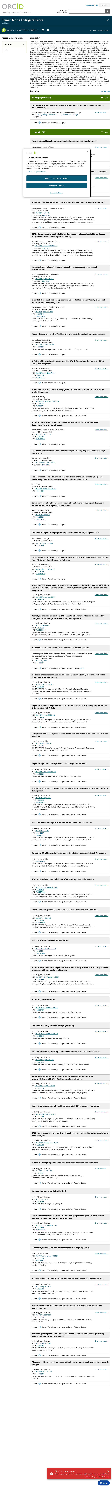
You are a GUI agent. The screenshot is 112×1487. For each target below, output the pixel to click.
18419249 (40, 1374)
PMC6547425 (40, 519)
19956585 (40, 1258)
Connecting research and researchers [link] (16, 12)
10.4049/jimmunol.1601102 (45, 715)
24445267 (40, 833)
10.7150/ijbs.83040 (42, 213)
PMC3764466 (40, 953)
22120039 (40, 1116)
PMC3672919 (40, 923)
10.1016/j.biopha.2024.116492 (46, 246)
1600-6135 (46, 281)
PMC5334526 (40, 630)
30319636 (40, 571)
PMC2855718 (40, 1230)
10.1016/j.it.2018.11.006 (44, 543)
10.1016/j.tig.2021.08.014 (44, 345)
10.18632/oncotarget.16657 (45, 597)
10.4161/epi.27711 (42, 831)
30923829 (40, 517)
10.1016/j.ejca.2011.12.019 (45, 1086)
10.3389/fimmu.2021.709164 (45, 373)
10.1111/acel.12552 (42, 625)
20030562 (40, 1173)
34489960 (40, 375)
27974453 (40, 717)
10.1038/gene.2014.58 (43, 743)
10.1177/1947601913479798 (45, 949)
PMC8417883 (40, 377)
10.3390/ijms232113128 (44, 312)
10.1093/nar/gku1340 (43, 798)
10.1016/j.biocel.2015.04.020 (45, 772)
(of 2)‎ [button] (82, 668)
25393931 (40, 746)
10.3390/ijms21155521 (43, 434)
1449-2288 (46, 215)
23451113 (40, 890)
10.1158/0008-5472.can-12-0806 (47, 977)
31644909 (40, 491)
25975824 (40, 774)
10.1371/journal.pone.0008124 (46, 1256)
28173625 (40, 663)
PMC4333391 (40, 802)
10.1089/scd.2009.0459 (43, 1171)
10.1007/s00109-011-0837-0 (45, 1114)
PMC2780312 (40, 1260)
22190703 (40, 1145)
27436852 (40, 687)
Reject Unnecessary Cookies (56, 178)
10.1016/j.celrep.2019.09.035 (45, 489)
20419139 (40, 1228)
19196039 (40, 1317)
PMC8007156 (40, 406)
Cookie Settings (56, 193)
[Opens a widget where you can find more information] (104, 1483)
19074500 (40, 1289)
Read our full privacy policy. (36, 172)
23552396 (40, 920)
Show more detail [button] (101, 112)
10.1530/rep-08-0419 (43, 1287)
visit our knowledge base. (99, 1474)
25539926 (40, 800)
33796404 (40, 404)
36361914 (40, 314)
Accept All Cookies (56, 186)
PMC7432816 (40, 439)
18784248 (40, 1345)
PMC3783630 (40, 861)
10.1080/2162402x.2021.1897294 (47, 401)
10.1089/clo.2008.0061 (43, 1315)
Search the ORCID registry (62, 11)
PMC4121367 (40, 835)
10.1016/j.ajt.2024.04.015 (44, 279)
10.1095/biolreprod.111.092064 (46, 1142)
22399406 (40, 1010)
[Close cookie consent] (87, 151)
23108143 (40, 979)
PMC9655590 (40, 316)
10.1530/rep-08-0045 (43, 1343)
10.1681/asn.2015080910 (44, 684)
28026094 (40, 628)
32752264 (40, 436)
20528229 (40, 1201)
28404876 (40, 599)
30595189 (40, 545)
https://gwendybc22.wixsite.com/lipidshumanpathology (56, 115)
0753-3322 (46, 248)
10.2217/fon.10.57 (41, 1199)
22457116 (40, 1036)
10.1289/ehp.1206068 (43, 918)
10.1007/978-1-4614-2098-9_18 (46, 1034)
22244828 (40, 1088)
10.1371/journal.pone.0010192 (46, 1225)
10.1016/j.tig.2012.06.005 (44, 1060)
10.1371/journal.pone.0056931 (46, 887)
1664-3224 (46, 465)
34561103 (40, 347)
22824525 (40, 1062)
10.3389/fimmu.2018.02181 (45, 569)
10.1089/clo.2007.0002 (43, 1372)
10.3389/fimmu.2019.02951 (45, 463)
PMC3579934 (40, 892)
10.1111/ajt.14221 (41, 661)
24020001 (40, 951)
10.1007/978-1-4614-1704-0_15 (46, 1008)
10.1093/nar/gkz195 (42, 515)
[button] (105, 91)
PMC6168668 (40, 574)
